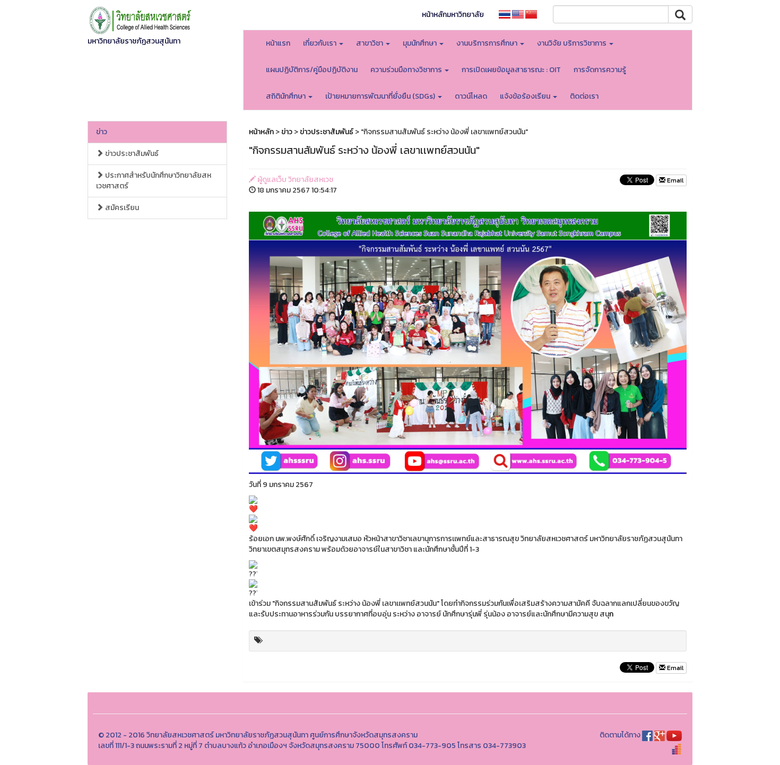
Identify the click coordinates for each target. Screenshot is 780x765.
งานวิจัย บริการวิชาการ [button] (572, 43)
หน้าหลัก (261, 131)
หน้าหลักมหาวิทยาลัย (453, 14)
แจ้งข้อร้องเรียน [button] (526, 96)
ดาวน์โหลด (471, 96)
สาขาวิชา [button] (370, 43)
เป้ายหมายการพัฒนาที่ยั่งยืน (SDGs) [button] (381, 96)
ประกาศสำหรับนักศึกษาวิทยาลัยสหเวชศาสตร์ (153, 181)
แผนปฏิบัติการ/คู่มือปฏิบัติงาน (312, 69)
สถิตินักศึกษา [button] (286, 96)
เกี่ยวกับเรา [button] (320, 43)
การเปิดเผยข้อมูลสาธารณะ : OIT (511, 69)
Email (674, 180)
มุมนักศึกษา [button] (420, 43)
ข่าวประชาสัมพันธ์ (131, 153)
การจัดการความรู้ (600, 69)
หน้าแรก (278, 43)
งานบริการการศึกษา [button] (487, 43)
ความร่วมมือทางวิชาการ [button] (407, 69)
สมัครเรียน (121, 207)
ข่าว (101, 131)
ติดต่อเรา (584, 96)
